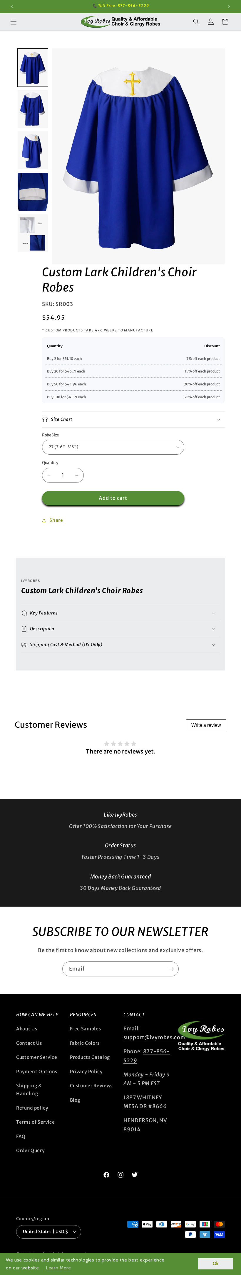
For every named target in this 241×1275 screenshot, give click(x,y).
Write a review (206, 725)
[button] (13, 22)
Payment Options (36, 1071)
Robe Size (50, 435)
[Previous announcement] (12, 6)
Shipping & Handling (29, 1089)
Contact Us (29, 1043)
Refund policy (32, 1108)
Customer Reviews (91, 1085)
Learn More (58, 1268)
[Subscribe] (171, 969)
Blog (75, 1100)
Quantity (50, 462)
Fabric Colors (85, 1043)
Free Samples (85, 1029)
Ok (216, 1263)
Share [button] (56, 520)
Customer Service (36, 1057)
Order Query (30, 1150)
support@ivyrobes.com (154, 1037)
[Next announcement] (228, 6)
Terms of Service (35, 1122)
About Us (26, 1029)
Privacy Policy (86, 1071)
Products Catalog (90, 1057)
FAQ (21, 1136)
